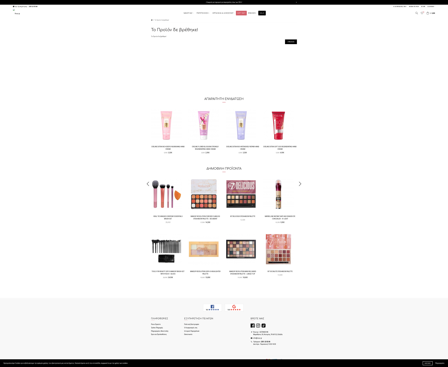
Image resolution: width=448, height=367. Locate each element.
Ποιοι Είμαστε (156, 324)
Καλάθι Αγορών (414, 6)
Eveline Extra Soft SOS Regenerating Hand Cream (280, 148)
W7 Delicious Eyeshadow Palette (242, 216)
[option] (168, 131)
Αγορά (423, 6)
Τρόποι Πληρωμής (157, 328)
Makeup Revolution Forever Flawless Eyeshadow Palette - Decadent (205, 217)
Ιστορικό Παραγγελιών (191, 331)
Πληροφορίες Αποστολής (159, 331)
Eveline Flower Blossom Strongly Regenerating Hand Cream (205, 148)
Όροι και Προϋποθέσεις (159, 334)
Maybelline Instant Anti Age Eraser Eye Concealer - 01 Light (280, 217)
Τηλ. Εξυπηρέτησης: (25, 6)
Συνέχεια (291, 42)
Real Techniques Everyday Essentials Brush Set (168, 217)
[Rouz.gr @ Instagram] (257, 327)
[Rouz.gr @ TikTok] (263, 327)
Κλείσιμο (428, 363)
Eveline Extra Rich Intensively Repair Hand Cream (242, 148)
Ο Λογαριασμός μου (400, 6)
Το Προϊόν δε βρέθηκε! (162, 20)
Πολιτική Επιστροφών (191, 324)
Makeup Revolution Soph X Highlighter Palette (205, 272)
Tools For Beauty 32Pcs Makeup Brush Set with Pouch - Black (168, 272)
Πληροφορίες (439, 363)
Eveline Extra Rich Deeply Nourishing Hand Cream (168, 148)
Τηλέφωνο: (261, 342)
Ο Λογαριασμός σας (190, 328)
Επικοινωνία (188, 334)
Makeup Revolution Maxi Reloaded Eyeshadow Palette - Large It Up (242, 272)
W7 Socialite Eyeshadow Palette (280, 271)
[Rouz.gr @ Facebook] (253, 327)
